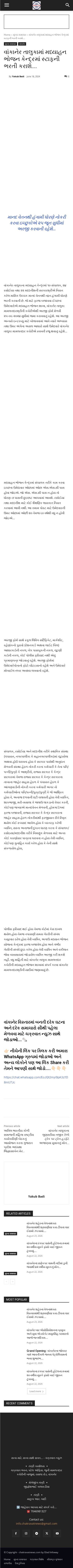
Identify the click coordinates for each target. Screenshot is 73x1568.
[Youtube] (57, 1533)
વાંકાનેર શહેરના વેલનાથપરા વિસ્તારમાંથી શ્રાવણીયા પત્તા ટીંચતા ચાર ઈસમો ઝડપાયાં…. (48, 1227)
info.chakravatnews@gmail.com (36, 1523)
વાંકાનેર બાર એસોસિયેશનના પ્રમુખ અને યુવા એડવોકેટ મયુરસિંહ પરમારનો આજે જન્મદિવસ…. (48, 1334)
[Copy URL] (56, 86)
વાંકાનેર (22, 43)
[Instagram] (26, 1533)
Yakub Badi (18, 76)
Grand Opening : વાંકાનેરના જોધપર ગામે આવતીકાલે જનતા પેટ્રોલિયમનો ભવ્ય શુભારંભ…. (47, 1354)
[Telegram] (38, 86)
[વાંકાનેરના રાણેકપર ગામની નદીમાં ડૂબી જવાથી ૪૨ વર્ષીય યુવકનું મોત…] (14, 1268)
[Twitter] (29, 86)
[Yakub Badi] (6, 76)
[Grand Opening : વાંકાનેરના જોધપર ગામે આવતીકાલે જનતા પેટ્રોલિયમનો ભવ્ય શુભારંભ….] (14, 1356)
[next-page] (12, 1281)
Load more (35, 1391)
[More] (65, 86)
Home (7, 34)
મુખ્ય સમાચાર (19, 34)
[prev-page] (6, 1281)
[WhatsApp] (47, 86)
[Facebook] (20, 86)
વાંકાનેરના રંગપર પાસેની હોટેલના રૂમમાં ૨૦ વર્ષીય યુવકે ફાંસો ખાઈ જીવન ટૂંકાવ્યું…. (48, 1247)
